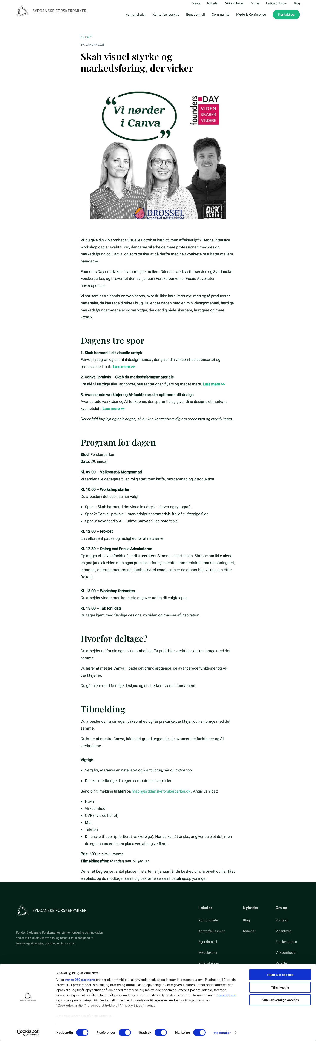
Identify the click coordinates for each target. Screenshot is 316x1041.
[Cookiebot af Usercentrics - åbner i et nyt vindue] (28, 1032)
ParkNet (282, 963)
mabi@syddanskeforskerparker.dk (161, 791)
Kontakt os (286, 14)
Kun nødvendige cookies (280, 1000)
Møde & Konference (251, 14)
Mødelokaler (207, 953)
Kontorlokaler (135, 14)
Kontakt (281, 920)
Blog (297, 3)
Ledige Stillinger (276, 3)
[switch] (125, 1032)
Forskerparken (286, 942)
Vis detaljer (222, 1032)
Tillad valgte (280, 987)
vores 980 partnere (80, 979)
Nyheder (212, 3)
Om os (255, 3)
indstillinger (227, 995)
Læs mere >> (124, 366)
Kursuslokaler (208, 963)
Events (195, 3)
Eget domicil (195, 14)
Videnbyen (283, 931)
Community (220, 14)
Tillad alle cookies (280, 975)
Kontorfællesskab (165, 14)
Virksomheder (234, 3)
